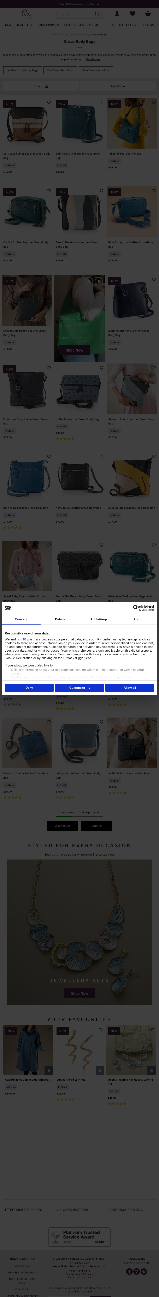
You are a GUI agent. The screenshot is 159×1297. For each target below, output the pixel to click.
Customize (77, 687)
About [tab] (137, 619)
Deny (29, 687)
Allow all (130, 687)
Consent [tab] (21, 619)
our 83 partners (29, 639)
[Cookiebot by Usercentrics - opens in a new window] (136, 608)
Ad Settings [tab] (98, 619)
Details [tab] (60, 619)
